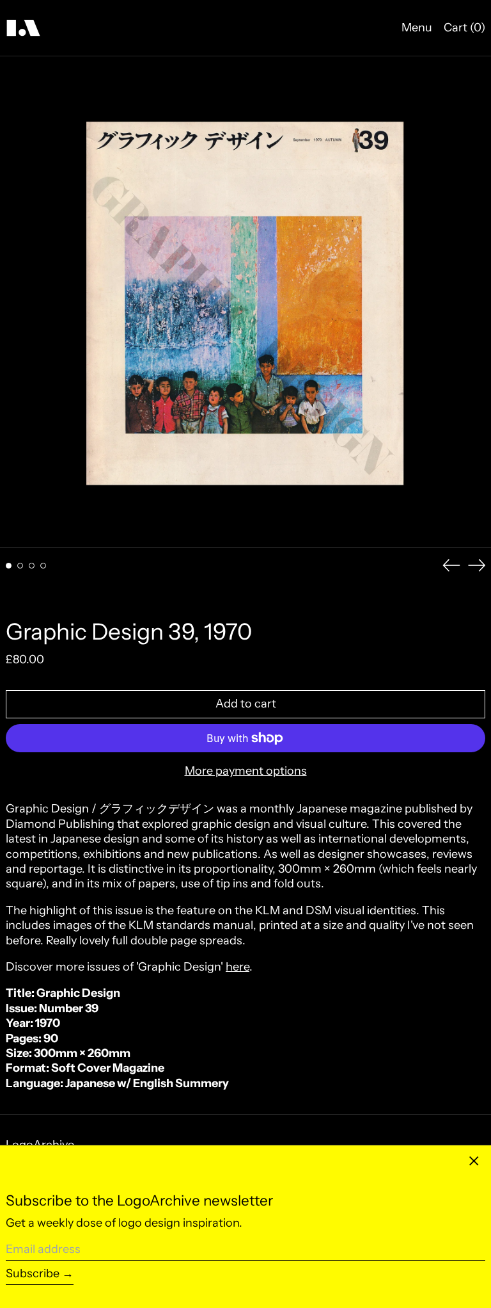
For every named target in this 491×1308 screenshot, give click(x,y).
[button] (245, 302)
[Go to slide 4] (43, 566)
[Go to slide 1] (9, 566)
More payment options (246, 771)
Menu (416, 27)
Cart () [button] (464, 27)
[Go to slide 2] (20, 566)
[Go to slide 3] (32, 566)
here (237, 967)
